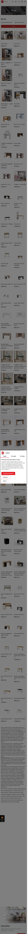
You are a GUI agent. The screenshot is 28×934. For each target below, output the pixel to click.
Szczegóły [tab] (13, 456)
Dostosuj (5, 477)
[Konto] (18, 1)
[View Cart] (22, 1)
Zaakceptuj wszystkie (8, 473)
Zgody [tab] (4, 456)
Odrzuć (4, 481)
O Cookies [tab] (22, 456)
